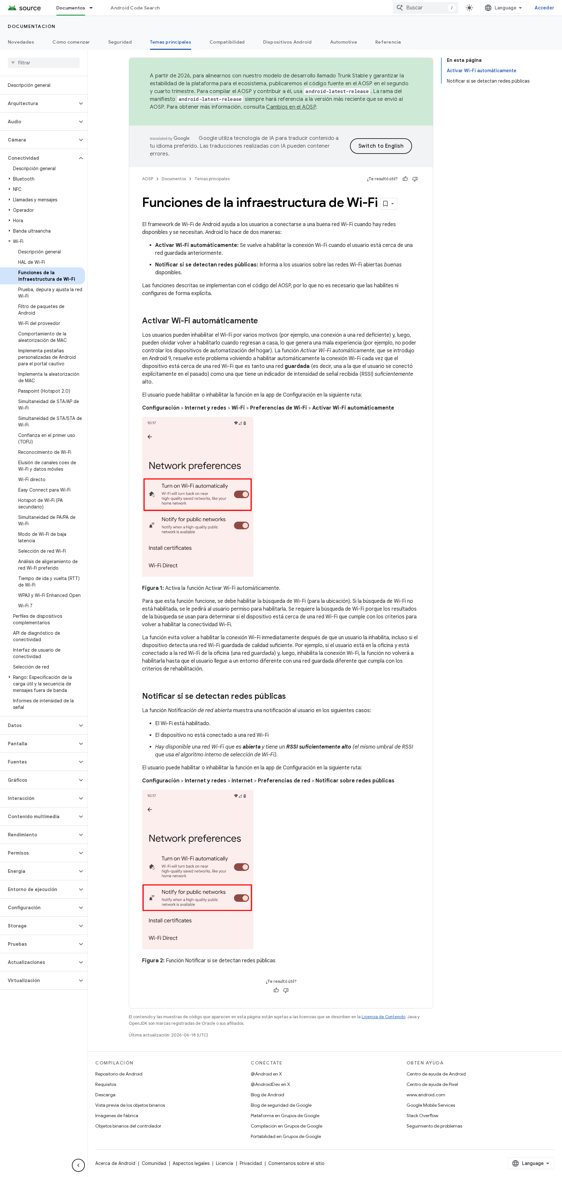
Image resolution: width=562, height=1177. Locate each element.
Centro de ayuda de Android (436, 1074)
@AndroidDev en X (270, 1084)
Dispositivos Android (287, 42)
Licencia (224, 1163)
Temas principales (170, 42)
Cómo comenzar (71, 42)
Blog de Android (267, 1095)
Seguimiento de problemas (434, 1126)
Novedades (21, 42)
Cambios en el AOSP (291, 107)
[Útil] (405, 179)
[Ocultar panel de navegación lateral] (78, 1165)
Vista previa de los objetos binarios (130, 1105)
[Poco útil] (415, 179)
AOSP (147, 179)
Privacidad (251, 1163)
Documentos (71, 8)
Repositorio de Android (118, 1074)
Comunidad (154, 1163)
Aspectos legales (191, 1163)
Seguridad (120, 42)
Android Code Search (135, 8)
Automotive (343, 42)
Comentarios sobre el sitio (296, 1163)
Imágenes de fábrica (116, 1115)
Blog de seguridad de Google (281, 1105)
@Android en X (266, 1074)
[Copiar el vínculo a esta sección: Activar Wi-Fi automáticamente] (264, 321)
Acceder (544, 8)
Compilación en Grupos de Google (286, 1126)
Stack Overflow (422, 1115)
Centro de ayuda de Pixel (432, 1084)
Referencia (388, 42)
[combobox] (425, 8)
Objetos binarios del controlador (128, 1126)
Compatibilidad (227, 42)
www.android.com (426, 1095)
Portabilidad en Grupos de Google (286, 1136)
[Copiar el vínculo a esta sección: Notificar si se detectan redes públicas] (292, 696)
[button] (38, 103)
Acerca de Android (115, 1163)
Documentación (32, 26)
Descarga (105, 1095)
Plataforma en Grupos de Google (285, 1115)
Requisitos (105, 1084)
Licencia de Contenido (383, 1017)
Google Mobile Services (431, 1105)
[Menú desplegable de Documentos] (94, 8)
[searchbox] (44, 63)
